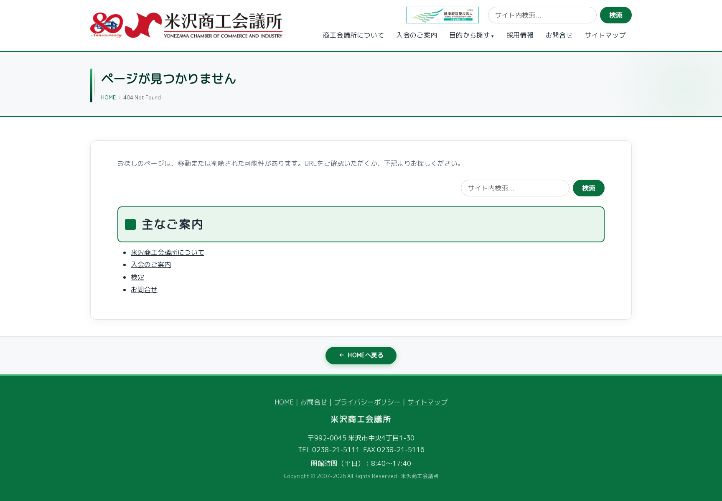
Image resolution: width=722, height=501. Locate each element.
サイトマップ (605, 35)
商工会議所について (353, 35)
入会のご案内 (416, 35)
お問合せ (559, 35)
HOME (108, 97)
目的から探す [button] (469, 35)
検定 (137, 277)
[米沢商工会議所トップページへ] (186, 25)
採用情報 (520, 35)
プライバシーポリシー (367, 402)
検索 (616, 15)
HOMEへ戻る (361, 355)
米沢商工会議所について (167, 252)
